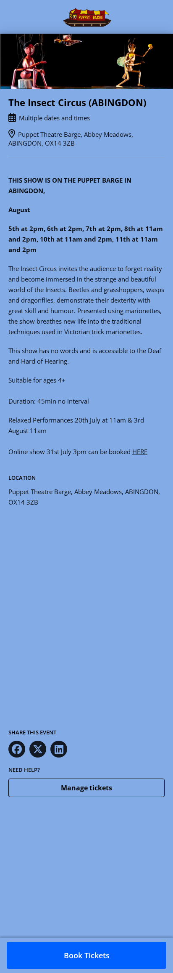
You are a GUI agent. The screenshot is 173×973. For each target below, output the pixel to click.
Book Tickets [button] (87, 955)
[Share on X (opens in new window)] (37, 749)
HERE (139, 451)
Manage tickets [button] (86, 787)
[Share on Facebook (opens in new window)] (16, 749)
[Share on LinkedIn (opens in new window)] (58, 749)
